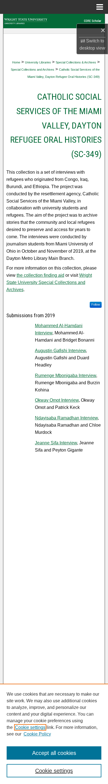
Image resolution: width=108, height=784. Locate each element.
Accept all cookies (54, 753)
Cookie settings (30, 727)
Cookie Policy (37, 734)
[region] (54, 734)
